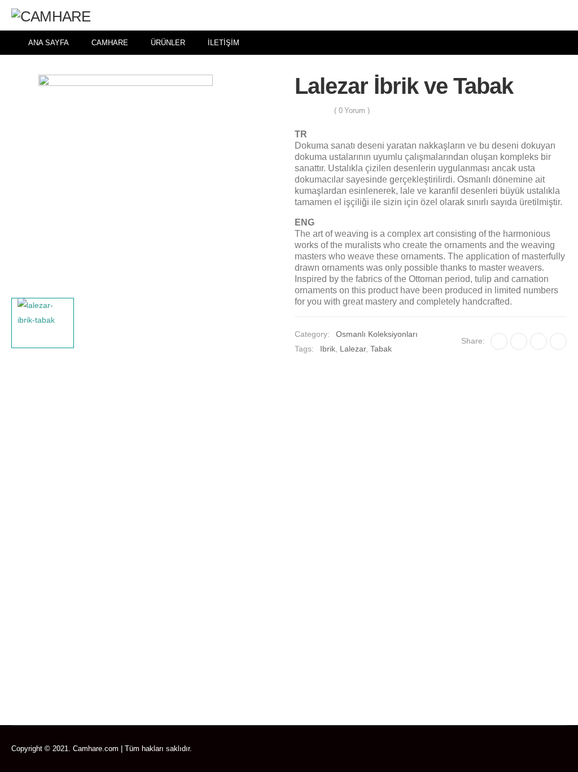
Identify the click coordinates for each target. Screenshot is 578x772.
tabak (381, 348)
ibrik (327, 348)
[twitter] (515, 749)
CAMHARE (109, 42)
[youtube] (547, 749)
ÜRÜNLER (168, 42)
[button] (560, 15)
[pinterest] (531, 749)
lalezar (353, 348)
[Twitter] (518, 341)
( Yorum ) (352, 110)
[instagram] (564, 749)
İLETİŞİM (223, 42)
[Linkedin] (558, 341)
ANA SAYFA (48, 42)
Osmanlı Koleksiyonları (377, 334)
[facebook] (498, 749)
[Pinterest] (538, 341)
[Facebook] (499, 341)
